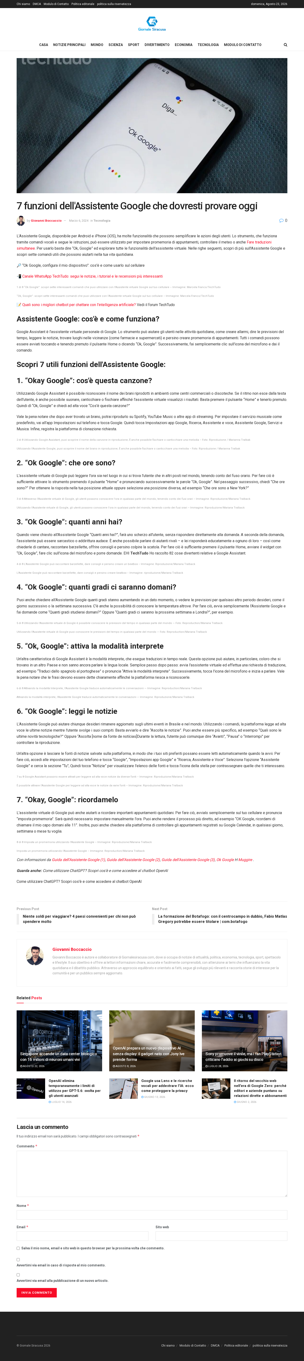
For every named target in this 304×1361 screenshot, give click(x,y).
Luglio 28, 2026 (218, 1066)
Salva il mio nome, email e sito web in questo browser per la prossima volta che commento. (93, 1248)
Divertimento (157, 45)
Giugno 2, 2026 (246, 1102)
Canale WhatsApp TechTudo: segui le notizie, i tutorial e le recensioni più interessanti (92, 276)
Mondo (97, 45)
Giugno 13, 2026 (154, 1097)
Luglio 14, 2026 (61, 1102)
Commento (27, 1146)
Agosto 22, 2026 (33, 1066)
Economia (183, 45)
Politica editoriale (82, 4)
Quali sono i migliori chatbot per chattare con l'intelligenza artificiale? (79, 304)
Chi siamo (23, 4)
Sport (133, 45)
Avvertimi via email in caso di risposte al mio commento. (61, 1265)
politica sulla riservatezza (114, 4)
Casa (43, 45)
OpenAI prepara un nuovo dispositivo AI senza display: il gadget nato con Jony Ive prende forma (149, 1054)
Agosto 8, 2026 (125, 1066)
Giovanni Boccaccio (46, 220)
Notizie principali (69, 45)
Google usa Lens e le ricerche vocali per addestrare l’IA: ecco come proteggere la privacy (167, 1086)
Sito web (162, 1227)
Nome (23, 1205)
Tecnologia (208, 45)
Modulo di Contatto (56, 4)
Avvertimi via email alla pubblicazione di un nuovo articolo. (63, 1281)
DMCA (37, 4)
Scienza (116, 45)
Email (22, 1227)
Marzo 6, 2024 (78, 220)
